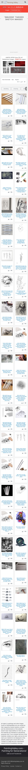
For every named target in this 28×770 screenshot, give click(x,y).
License (12, 766)
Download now (15, 10)
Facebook (17, 753)
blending (6, 88)
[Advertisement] (14, 37)
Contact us (18, 766)
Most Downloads (6, 79)
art (24, 88)
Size (13, 79)
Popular (17, 79)
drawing (16, 88)
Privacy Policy (5, 766)
